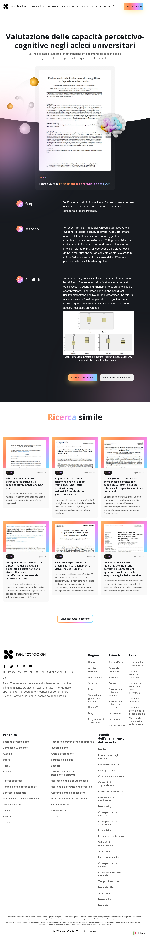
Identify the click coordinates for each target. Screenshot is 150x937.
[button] (38, 7)
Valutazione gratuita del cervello (94, 698)
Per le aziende (70, 6)
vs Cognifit (133, 759)
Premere (113, 677)
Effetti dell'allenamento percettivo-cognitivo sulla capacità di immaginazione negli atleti (25, 483)
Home (91, 662)
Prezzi (84, 6)
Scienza (96, 6)
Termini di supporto (134, 700)
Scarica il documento (82, 377)
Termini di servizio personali (134, 674)
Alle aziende (95, 677)
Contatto (113, 683)
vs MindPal (133, 753)
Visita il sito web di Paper (117, 377)
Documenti (114, 719)
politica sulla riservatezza (136, 664)
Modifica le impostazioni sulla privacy (136, 721)
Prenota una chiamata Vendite (115, 692)
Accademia (115, 713)
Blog (90, 713)
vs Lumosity (133, 741)
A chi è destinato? (94, 670)
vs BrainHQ (133, 765)
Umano (109, 6)
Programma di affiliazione (96, 721)
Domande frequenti (114, 670)
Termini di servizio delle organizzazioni (137, 710)
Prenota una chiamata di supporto (115, 704)
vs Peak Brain (134, 771)
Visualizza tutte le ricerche (75, 618)
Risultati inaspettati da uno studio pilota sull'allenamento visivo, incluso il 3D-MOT (72, 565)
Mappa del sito (117, 725)
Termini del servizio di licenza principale (135, 688)
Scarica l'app (116, 662)
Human (93, 707)
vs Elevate (132, 747)
